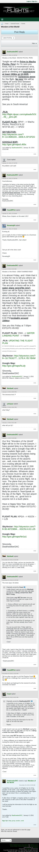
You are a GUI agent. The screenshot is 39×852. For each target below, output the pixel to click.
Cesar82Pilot (11, 210)
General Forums (15, 23)
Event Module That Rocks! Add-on (19, 846)
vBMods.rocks (34, 844)
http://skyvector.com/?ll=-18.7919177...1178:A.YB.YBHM (19, 356)
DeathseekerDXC (12, 52)
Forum (6, 23)
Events (23, 23)
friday (10, 820)
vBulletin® (28, 848)
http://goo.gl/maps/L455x (14, 144)
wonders (18, 820)
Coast (9, 694)
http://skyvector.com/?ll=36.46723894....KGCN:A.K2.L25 (18, 527)
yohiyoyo (10, 404)
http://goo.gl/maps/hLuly (13, 366)
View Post (24, 587)
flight (7, 820)
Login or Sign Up (32, 1)
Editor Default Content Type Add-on (19, 844)
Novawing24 (11, 225)
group (13, 820)
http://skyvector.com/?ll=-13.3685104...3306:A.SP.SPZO (18, 135)
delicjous (35, 847)
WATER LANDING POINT (18, 334)
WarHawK (10, 388)
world (22, 820)
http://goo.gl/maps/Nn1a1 (14, 536)
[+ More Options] (35, 154)
